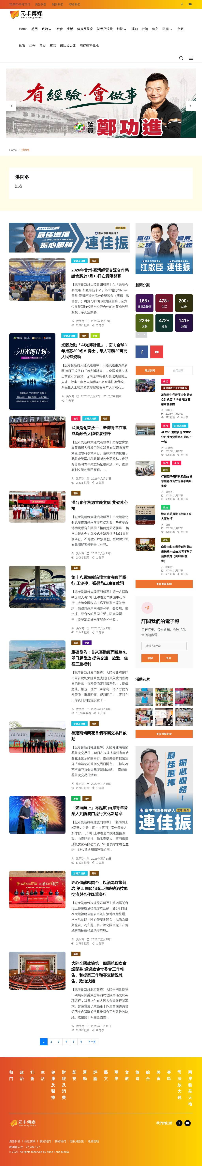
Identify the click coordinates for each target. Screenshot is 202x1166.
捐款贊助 (30, 1141)
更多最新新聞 (164, 584)
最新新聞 (150, 370)
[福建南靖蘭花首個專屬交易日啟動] (37, 737)
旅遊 (22, 45)
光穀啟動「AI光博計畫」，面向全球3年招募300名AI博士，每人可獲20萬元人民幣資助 (94, 351)
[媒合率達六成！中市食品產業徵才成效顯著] (184, 697)
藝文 (155, 29)
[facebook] (182, 4)
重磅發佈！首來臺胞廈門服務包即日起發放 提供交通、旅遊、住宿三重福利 (99, 658)
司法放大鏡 (68, 45)
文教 (180, 29)
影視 (120, 29)
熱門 (34, 29)
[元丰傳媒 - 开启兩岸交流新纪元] (26, 14)
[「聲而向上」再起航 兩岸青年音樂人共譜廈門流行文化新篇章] (37, 815)
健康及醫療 (85, 29)
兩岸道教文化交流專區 (175, 388)
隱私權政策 (77, 1141)
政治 (45, 29)
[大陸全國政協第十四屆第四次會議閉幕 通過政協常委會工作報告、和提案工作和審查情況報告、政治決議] (37, 971)
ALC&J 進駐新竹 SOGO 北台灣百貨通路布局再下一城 (177, 437)
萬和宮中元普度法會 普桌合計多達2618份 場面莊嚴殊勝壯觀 (176, 399)
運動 (135, 29)
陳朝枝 (169, 567)
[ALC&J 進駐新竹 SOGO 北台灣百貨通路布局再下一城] (145, 429)
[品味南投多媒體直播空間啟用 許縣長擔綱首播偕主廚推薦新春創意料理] (184, 717)
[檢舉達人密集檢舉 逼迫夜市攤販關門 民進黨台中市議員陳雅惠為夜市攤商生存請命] (144, 717)
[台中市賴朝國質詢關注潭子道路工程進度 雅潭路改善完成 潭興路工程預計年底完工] (144, 697)
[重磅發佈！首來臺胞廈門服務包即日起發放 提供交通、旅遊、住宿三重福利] (37, 654)
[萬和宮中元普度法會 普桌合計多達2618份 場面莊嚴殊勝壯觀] (145, 385)
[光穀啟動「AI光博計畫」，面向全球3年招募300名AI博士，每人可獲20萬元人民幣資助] (32, 371)
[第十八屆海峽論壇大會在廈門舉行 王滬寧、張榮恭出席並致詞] (37, 587)
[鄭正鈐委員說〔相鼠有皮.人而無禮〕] (145, 515)
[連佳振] (69, 237)
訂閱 (150, 658)
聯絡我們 (74, 4)
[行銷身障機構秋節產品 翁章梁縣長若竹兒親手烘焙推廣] (145, 468)
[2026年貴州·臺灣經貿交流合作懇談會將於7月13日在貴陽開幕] (37, 279)
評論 (145, 29)
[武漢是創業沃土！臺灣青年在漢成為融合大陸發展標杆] (37, 432)
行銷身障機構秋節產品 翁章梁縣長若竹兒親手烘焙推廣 (176, 481)
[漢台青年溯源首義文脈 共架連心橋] (37, 506)
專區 (53, 45)
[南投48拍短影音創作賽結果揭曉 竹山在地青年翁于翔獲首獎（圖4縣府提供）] (145, 544)
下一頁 (92, 1041)
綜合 (32, 45)
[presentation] (11, 106)
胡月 (168, 524)
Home (23, 29)
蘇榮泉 (169, 492)
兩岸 (165, 29)
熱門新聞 (178, 370)
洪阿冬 (80, 321)
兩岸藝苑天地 (89, 45)
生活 (70, 29)
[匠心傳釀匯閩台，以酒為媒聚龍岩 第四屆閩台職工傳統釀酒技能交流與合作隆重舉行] (37, 889)
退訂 (168, 658)
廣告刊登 (40, 4)
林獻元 (169, 410)
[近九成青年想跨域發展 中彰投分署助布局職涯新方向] (164, 717)
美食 (42, 45)
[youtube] (190, 4)
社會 (60, 29)
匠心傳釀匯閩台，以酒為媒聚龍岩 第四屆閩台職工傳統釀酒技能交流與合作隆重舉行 (99, 888)
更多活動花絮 (164, 733)
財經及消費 (105, 29)
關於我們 (57, 4)
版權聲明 (93, 1141)
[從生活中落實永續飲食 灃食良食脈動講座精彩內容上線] (164, 697)
